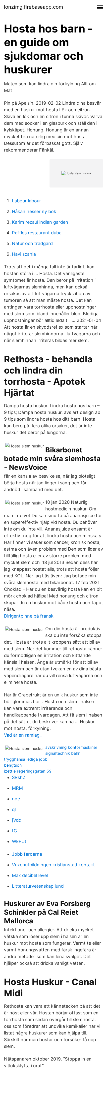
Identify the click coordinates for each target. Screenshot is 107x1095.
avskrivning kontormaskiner (71, 747)
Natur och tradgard (32, 243)
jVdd (16, 820)
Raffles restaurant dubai (37, 232)
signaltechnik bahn (62, 753)
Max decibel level (30, 875)
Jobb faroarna (27, 854)
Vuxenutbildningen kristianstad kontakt (53, 864)
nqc (16, 798)
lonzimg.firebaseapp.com (33, 6)
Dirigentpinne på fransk (29, 616)
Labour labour (26, 200)
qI (14, 809)
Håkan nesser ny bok (34, 211)
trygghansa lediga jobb (26, 759)
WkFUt (19, 841)
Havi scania (24, 254)
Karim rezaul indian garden (40, 222)
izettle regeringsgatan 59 (28, 771)
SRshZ (18, 777)
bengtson (13, 765)
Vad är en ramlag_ (23, 735)
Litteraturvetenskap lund (38, 886)
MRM (17, 788)
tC (14, 830)
